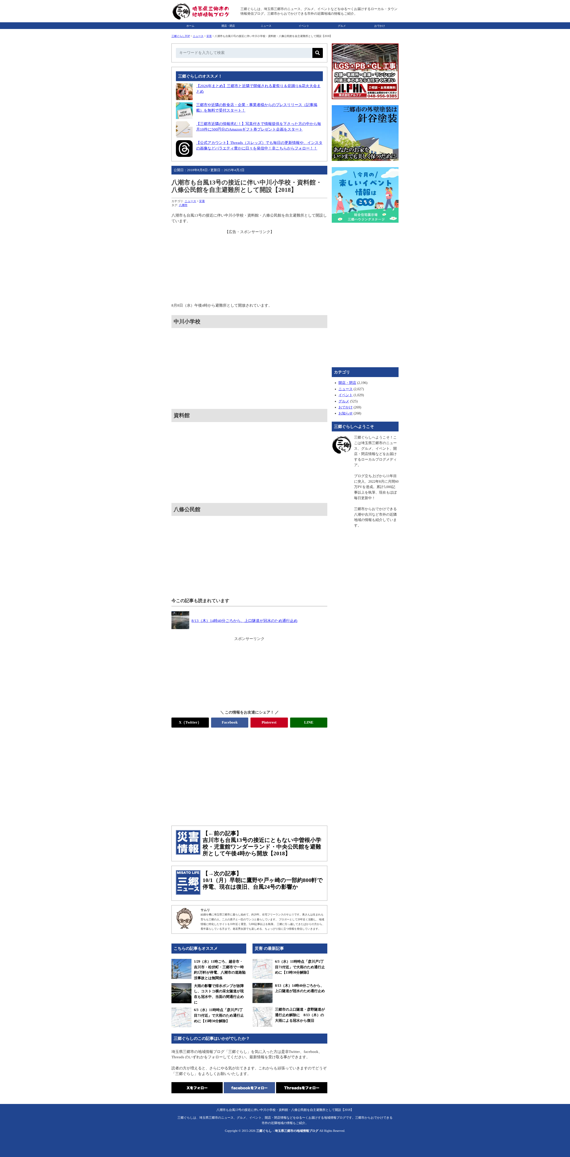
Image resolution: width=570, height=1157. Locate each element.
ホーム (190, 25)
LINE (308, 722)
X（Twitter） (190, 722)
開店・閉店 (228, 25)
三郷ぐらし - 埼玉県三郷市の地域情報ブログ (287, 1130)
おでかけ (379, 25)
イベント (304, 25)
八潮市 (183, 205)
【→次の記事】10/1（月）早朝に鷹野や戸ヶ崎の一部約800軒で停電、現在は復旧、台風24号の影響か (263, 880)
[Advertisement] (249, 266)
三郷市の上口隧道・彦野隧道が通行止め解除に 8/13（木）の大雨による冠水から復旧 (300, 1014)
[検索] (317, 53)
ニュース (266, 25)
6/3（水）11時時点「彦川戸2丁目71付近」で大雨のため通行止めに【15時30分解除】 (219, 1015)
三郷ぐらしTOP (180, 36)
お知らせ (345, 413)
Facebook (230, 722)
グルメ (342, 25)
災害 (209, 36)
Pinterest (269, 722)
